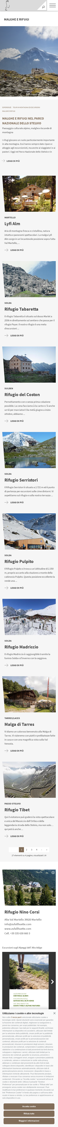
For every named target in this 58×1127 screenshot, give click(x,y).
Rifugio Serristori (21, 480)
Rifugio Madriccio (21, 646)
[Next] (53, 93)
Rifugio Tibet (17, 809)
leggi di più (17, 249)
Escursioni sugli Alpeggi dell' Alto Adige (22, 947)
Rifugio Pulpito (19, 561)
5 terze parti (16, 1017)
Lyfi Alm (12, 223)
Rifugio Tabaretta (21, 309)
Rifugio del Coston (22, 394)
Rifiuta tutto (29, 1114)
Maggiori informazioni (29, 1121)
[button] (54, 1013)
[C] (29, 61)
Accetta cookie (29, 1106)
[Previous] (43, 93)
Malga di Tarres (19, 724)
